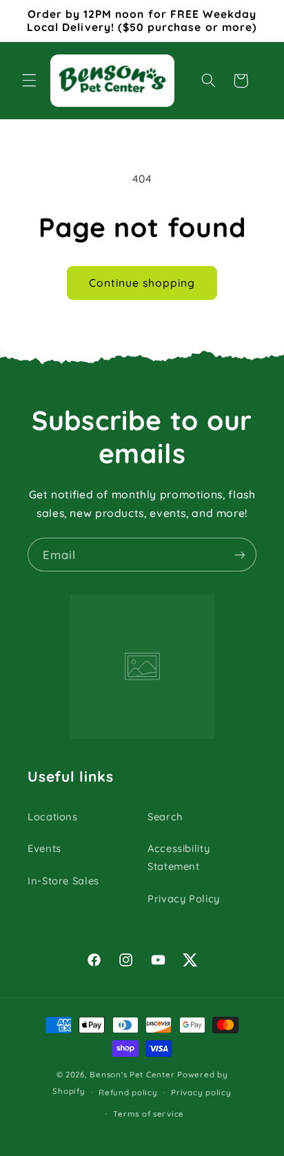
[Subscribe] (240, 554)
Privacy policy (201, 1092)
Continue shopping (142, 283)
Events (44, 848)
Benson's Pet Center (132, 1074)
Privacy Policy (184, 898)
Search (165, 816)
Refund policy (128, 1092)
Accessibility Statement (179, 857)
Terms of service (148, 1113)
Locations (53, 816)
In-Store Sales (63, 880)
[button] (29, 81)
